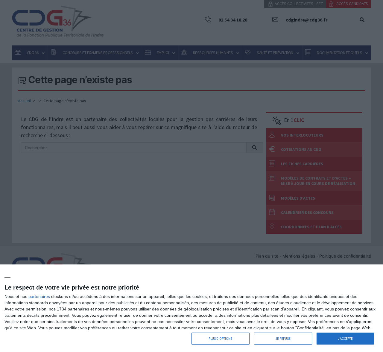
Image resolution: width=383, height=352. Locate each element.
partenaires (39, 296)
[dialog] (191, 308)
